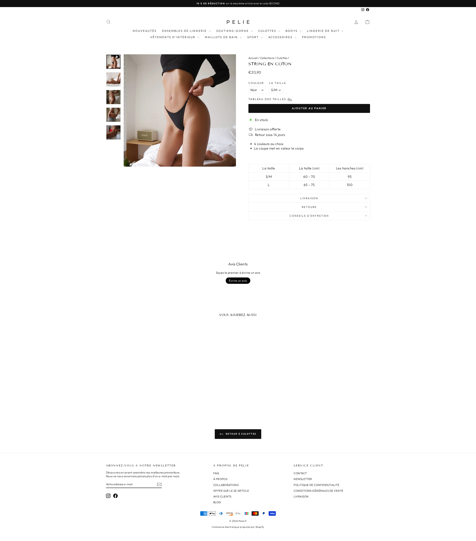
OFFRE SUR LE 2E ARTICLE (231, 490)
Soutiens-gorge (233, 31)
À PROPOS (220, 479)
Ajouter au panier (137, 385)
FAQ (216, 473)
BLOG (217, 502)
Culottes (267, 31)
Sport (253, 37)
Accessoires (281, 37)
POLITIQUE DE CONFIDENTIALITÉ (316, 485)
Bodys (292, 31)
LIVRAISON (301, 496)
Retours (309, 207)
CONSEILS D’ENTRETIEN (309, 215)
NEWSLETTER (303, 479)
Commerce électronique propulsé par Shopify (238, 526)
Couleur (256, 83)
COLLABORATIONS (226, 485)
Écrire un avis (238, 280)
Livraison (309, 198)
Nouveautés (145, 31)
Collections (267, 58)
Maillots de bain (222, 37)
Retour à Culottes (240, 433)
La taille (277, 83)
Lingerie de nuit (324, 31)
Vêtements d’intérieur (173, 37)
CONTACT (300, 473)
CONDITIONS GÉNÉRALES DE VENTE (318, 490)
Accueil (253, 58)
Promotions (314, 37)
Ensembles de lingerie (185, 31)
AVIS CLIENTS (222, 496)
